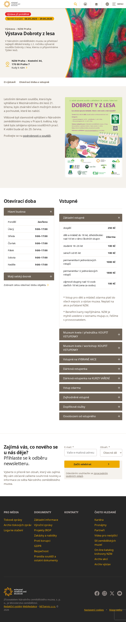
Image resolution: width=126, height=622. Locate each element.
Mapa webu (115, 609)
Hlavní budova (16, 211)
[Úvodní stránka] (12, 4)
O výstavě (9, 82)
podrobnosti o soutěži (37, 136)
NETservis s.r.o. (47, 606)
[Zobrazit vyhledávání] (75, 4)
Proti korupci (42, 541)
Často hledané (105, 512)
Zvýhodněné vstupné (76, 397)
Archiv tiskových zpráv (17, 525)
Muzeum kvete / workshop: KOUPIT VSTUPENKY (85, 348)
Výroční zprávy (43, 525)
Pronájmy (100, 525)
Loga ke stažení (13, 530)
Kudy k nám (18, 67)
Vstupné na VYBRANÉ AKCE (79, 359)
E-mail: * (69, 447)
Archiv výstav (102, 564)
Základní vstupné (73, 217)
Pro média (11, 512)
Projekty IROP (42, 530)
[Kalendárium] (96, 4)
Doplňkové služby (74, 407)
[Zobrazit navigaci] (118, 4)
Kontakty (71, 512)
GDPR (37, 546)
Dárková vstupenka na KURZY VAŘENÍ (86, 378)
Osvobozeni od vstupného (79, 416)
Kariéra (99, 520)
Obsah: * (105, 447)
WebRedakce (30, 606)
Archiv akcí (101, 559)
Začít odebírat (82, 464)
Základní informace (46, 520)
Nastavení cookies (94, 609)
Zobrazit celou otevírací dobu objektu (25, 285)
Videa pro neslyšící (105, 535)
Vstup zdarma (72, 388)
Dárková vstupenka (75, 369)
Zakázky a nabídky (45, 535)
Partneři (99, 530)
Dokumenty (42, 512)
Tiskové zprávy (13, 520)
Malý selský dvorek (19, 276)
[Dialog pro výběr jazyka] (107, 4)
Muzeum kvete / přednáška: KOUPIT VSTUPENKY (85, 334)
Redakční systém (13, 606)
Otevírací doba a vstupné (34, 82)
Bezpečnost (41, 551)
